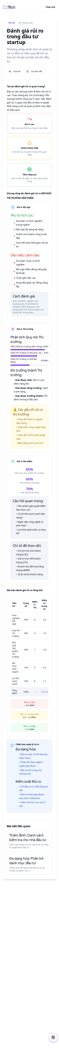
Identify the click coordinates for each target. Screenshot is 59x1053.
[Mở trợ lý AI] (53, 1038)
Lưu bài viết (36, 71)
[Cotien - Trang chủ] (9, 7)
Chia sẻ (16, 71)
